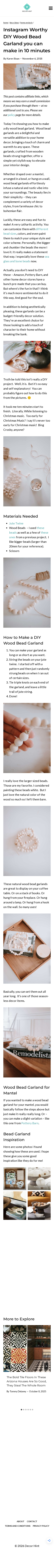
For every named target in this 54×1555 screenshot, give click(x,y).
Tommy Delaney (18, 1391)
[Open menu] (50, 8)
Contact (32, 1521)
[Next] (46, 1366)
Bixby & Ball (15, 1187)
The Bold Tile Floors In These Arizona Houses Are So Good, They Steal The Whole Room (27, 1381)
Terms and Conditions (17, 1526)
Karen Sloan (13, 58)
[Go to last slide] (8, 1366)
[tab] (21, 1409)
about (20, 1521)
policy (11, 115)
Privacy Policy (41, 1526)
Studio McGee (14, 1216)
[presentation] (27, 1348)
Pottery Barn (29, 1123)
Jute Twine (16, 523)
